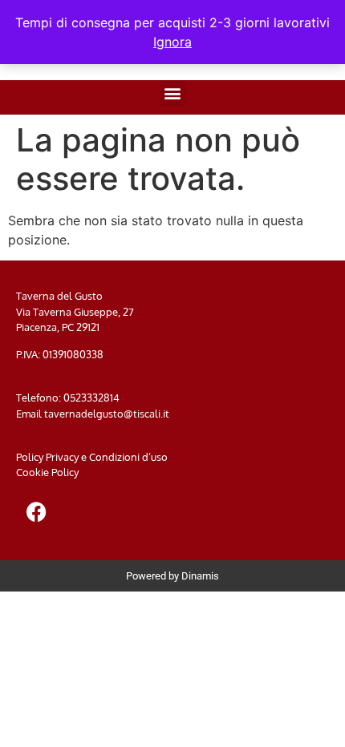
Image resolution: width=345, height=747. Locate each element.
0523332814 (91, 397)
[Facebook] (36, 512)
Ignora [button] (172, 42)
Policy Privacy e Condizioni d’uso (92, 456)
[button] (173, 93)
